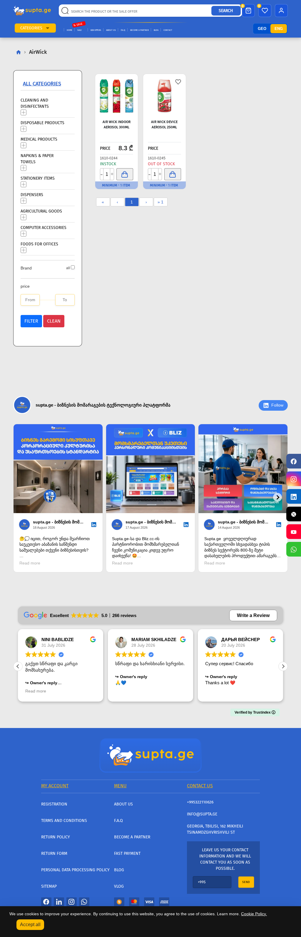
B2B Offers (96, 30)
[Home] (150, 755)
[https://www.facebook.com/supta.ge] (293, 461)
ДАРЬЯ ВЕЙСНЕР (240, 639)
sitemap (49, 886)
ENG (279, 28)
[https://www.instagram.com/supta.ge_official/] (293, 478)
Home (69, 30)
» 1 (160, 202)
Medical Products (39, 139)
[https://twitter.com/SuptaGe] (293, 514)
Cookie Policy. (254, 913)
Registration (54, 804)
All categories (42, 83)
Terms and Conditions (64, 820)
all (68, 268)
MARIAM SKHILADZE (153, 639)
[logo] (32, 10)
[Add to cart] (124, 174)
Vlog (119, 886)
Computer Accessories (43, 227)
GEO (262, 28)
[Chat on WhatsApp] (293, 549)
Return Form (54, 853)
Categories (31, 28)
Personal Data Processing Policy (75, 869)
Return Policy (55, 837)
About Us (111, 30)
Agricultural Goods (41, 211)
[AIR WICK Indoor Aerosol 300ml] (116, 96)
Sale (79, 30)
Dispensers (32, 194)
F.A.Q (123, 30)
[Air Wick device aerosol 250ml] (164, 96)
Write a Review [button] (253, 615)
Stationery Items (38, 178)
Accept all (30, 924)
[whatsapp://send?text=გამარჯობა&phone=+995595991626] (84, 901)
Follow (277, 405)
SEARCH (226, 10)
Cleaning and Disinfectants (35, 103)
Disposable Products (42, 122)
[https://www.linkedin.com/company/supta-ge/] (293, 496)
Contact (167, 30)
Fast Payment (127, 853)
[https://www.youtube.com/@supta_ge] (293, 531)
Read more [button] (35, 691)
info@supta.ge (202, 814)
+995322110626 (200, 802)
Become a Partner (139, 30)
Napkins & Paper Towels (37, 158)
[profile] (281, 10)
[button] (48, 28)
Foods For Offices (39, 244)
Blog (156, 30)
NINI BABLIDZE (57, 639)
